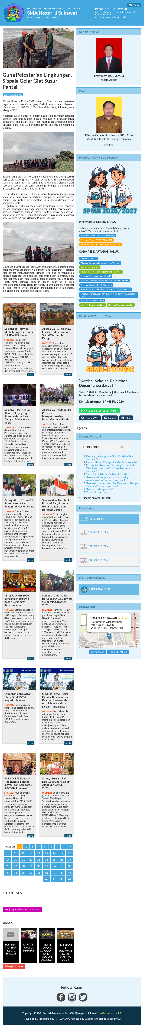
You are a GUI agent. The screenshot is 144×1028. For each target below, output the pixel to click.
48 (61, 879)
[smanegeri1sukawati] (61, 1000)
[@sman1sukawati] (83, 1000)
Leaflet (107, 646)
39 (23, 872)
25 (54, 859)
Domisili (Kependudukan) (92, 305)
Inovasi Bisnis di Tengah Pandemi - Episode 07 (111, 462)
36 (69, 866)
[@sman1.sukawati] (72, 1000)
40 (31, 872)
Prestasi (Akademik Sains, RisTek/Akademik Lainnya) (105, 280)
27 (69, 859)
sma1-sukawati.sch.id (110, 1013)
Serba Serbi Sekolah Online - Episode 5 (107, 474)
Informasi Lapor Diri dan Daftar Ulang (97, 235)
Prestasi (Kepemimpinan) (92, 300)
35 (61, 866)
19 (7, 859)
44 (61, 872)
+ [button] (84, 617)
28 (7, 866)
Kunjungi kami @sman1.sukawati (22, 909)
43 (54, 872)
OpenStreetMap (120, 646)
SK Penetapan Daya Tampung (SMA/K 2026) (100, 244)
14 (38, 853)
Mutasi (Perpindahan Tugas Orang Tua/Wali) (101, 272)
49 (69, 879)
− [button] (84, 622)
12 (23, 853)
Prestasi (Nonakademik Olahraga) (96, 285)
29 (15, 866)
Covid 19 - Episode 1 (97, 492)
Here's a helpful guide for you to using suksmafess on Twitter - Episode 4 (107, 479)
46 (46, 879)
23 (38, 859)
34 (54, 866)
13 (31, 853)
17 (61, 853)
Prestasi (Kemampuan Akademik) (96, 276)
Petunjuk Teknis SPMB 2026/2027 (96, 240)
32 (38, 866)
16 (54, 853)
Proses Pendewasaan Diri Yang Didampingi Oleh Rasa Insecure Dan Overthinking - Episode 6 (110, 468)
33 (46, 866)
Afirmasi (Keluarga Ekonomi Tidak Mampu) (100, 263)
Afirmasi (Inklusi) (88, 258)
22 (31, 859)
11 (15, 853)
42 (46, 872)
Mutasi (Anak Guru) (90, 267)
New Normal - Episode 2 (99, 489)
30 (23, 866)
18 (69, 853)
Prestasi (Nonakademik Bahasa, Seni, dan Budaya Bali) (105, 289)
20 (15, 859)
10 (7, 853)
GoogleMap (97, 651)
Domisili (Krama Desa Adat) (120, 305)
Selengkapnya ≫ (14, 966)
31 (31, 866)
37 (7, 872)
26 (61, 859)
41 (38, 872)
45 (69, 872)
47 (54, 879)
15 (46, 853)
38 (15, 872)
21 (23, 859)
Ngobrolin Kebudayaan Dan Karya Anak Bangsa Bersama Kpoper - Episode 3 (112, 485)
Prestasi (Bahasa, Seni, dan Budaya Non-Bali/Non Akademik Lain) (108, 295)
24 (46, 859)
